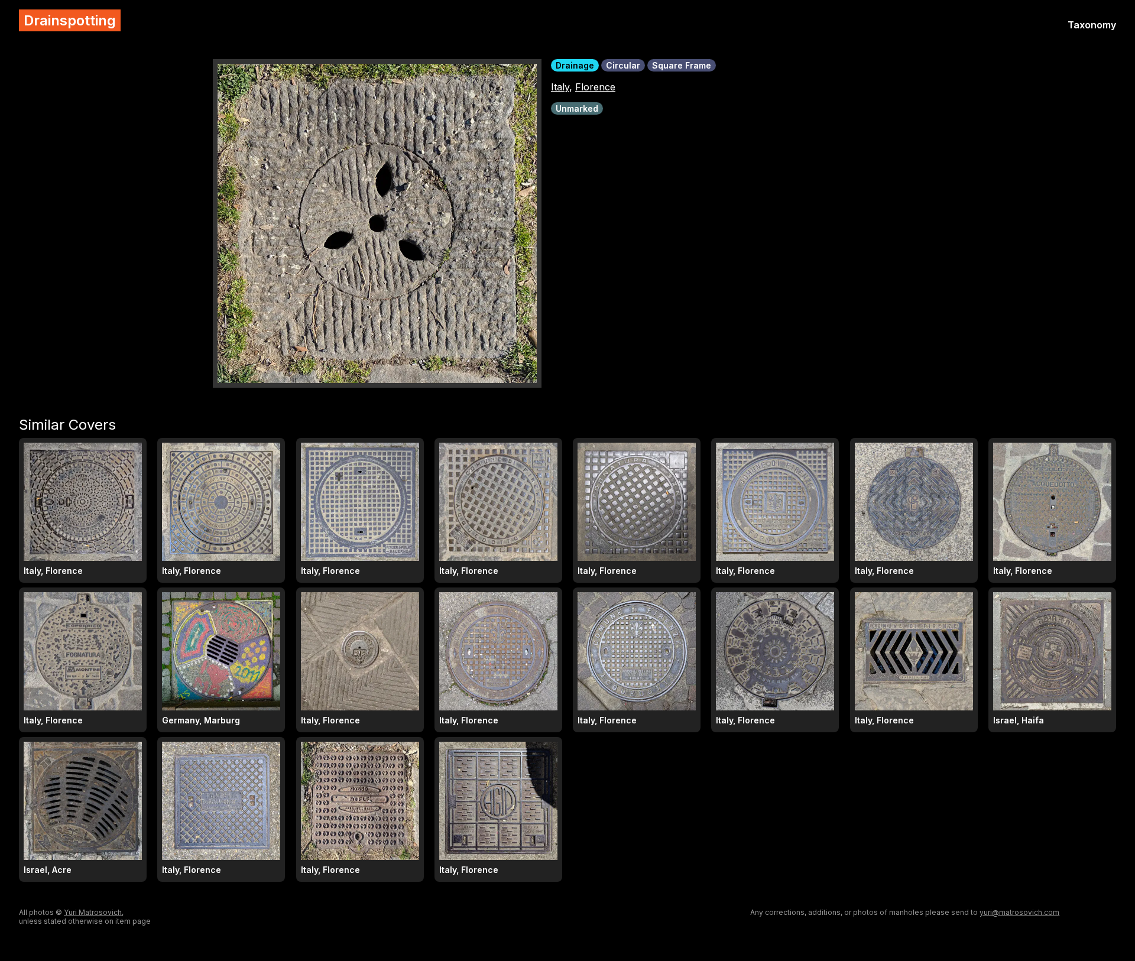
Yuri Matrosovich (93, 912)
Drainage (575, 65)
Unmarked (577, 108)
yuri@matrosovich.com (1019, 912)
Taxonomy (1092, 25)
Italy (560, 87)
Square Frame (681, 65)
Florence (595, 87)
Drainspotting (70, 20)
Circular (623, 65)
